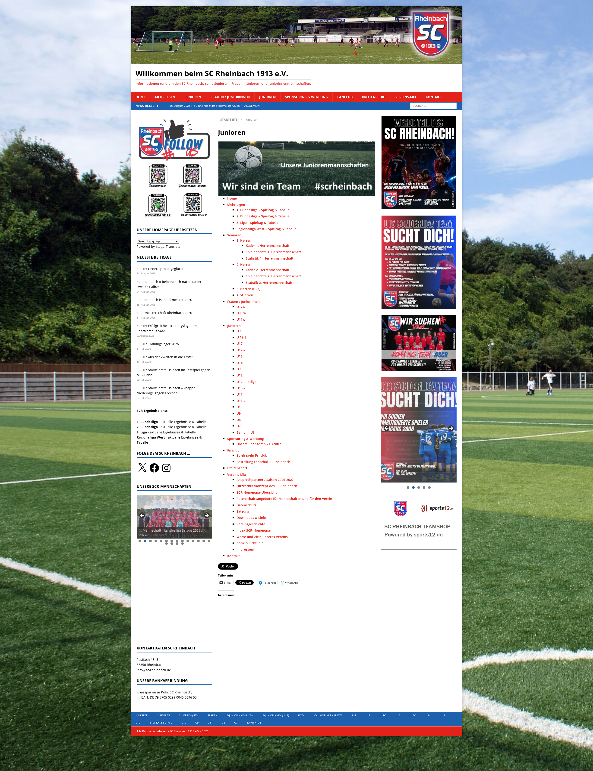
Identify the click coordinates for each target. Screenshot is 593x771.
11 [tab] (193, 541)
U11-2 (241, 400)
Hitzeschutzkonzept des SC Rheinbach (267, 486)
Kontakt (433, 97)
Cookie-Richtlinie (250, 543)
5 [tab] (161, 541)
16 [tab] (172, 543)
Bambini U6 (246, 432)
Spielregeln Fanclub (252, 455)
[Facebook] (154, 467)
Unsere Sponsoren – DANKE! (259, 444)
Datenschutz (246, 505)
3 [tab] (150, 541)
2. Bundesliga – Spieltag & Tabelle (263, 216)
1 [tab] (140, 541)
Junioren (267, 97)
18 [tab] (182, 543)
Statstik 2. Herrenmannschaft (269, 282)
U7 (239, 426)
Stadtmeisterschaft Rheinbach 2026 (164, 312)
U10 (240, 407)
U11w (241, 319)
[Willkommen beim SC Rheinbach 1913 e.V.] (296, 61)
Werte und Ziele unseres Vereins (262, 537)
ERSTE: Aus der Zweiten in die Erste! (165, 357)
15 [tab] (166, 543)
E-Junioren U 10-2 (160, 722)
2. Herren (244, 264)
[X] (142, 467)
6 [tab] (166, 541)
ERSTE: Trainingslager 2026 (158, 344)
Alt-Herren (245, 295)
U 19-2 (241, 337)
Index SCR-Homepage (254, 530)
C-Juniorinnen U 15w (328, 715)
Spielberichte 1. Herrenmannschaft (273, 252)
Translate (173, 246)
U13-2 (241, 388)
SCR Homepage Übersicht (257, 492)
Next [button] (206, 515)
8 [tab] (177, 541)
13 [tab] (204, 541)
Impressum (245, 549)
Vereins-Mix (405, 97)
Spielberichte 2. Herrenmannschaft (273, 276)
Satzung (243, 511)
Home (140, 97)
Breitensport (374, 97)
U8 (239, 419)
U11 (240, 394)
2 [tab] (145, 541)
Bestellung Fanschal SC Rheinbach (263, 462)
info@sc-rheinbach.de (154, 670)
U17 (240, 343)
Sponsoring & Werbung (306, 97)
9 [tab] (182, 541)
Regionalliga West (151, 437)
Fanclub (345, 97)
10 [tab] (188, 541)
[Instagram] (166, 467)
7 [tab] (171, 541)
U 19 (240, 331)
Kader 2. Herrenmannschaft (268, 270)
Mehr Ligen (165, 97)
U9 (239, 413)
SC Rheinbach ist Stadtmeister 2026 (164, 300)
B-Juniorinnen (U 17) (275, 715)
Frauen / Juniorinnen (230, 97)
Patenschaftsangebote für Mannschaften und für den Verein (284, 498)
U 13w (241, 313)
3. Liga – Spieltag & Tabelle (257, 222)
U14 (240, 362)
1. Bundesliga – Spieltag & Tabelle (263, 210)
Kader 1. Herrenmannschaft (268, 245)
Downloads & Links (252, 517)
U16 (240, 356)
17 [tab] (177, 543)
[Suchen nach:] (433, 105)
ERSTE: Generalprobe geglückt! (160, 268)
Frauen (212, 715)
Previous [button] (142, 515)
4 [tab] (156, 541)
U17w (241, 306)
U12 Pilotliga (246, 381)
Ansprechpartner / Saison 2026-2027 (265, 479)
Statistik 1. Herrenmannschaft (269, 258)
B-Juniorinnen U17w (240, 715)
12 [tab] (198, 541)
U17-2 (241, 350)
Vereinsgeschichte (251, 524)
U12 (240, 375)
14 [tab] (209, 541)
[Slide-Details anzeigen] (174, 516)
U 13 (240, 369)
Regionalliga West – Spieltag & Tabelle (266, 229)
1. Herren (244, 240)
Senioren (193, 97)
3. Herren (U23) (248, 289)
